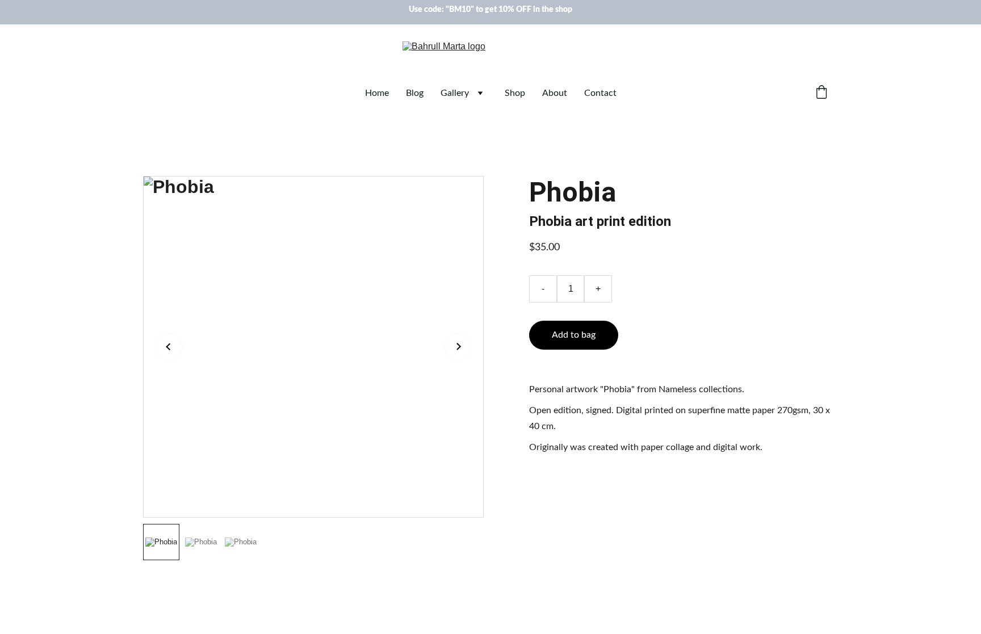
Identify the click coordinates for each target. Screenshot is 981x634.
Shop (515, 93)
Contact (600, 93)
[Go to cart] (821, 93)
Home (377, 93)
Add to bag (574, 334)
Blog (415, 93)
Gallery (455, 93)
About (554, 93)
